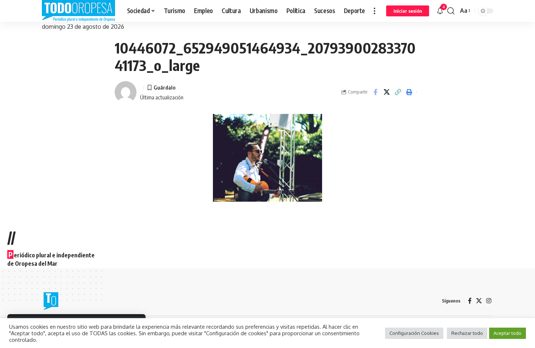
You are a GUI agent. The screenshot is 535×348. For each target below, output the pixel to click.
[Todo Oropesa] (78, 11)
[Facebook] (469, 301)
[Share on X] (386, 92)
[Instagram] (488, 301)
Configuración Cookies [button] (414, 333)
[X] (479, 301)
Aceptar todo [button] (508, 333)
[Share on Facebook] (375, 92)
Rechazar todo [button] (467, 333)
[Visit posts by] (125, 92)
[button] (374, 11)
